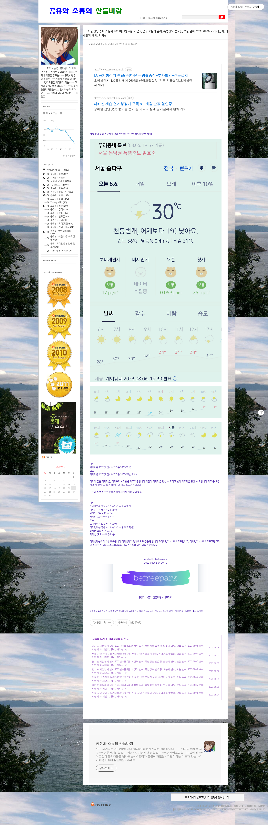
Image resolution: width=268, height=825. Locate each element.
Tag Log (225, 805)
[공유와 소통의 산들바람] (85, 18)
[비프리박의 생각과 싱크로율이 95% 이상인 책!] (58, 452)
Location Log (211, 805)
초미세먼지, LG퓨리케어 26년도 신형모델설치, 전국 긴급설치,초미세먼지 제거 (143, 83)
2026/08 (59, 467)
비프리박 (176, 809)
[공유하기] (104, 623)
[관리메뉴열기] (261, 412)
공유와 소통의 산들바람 (114, 744)
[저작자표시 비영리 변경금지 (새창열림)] (136, 622)
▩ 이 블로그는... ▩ (52, 113)
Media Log (237, 805)
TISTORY (100, 804)
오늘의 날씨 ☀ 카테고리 (100, 44)
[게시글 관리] (109, 623)
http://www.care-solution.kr (109, 69)
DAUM (214, 809)
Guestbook (250, 805)
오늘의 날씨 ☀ (100, 639)
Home (199, 805)
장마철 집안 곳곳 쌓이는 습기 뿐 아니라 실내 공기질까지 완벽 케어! (140, 109)
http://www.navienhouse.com (110, 98)
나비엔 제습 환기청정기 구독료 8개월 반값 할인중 (133, 104)
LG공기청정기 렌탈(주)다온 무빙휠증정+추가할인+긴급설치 (141, 75)
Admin (261, 805)
